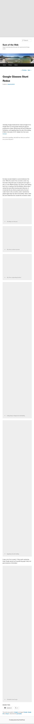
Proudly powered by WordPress (17, 720)
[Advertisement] (17, 18)
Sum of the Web (10, 44)
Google (16, 712)
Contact (5, 134)
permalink (19, 713)
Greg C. (7, 713)
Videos (16, 65)
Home (4, 65)
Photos (10, 65)
